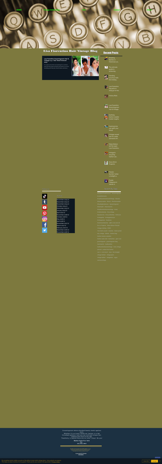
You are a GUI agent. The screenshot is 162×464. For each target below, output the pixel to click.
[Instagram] (44, 218)
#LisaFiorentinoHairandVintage (105, 198)
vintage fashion (101, 255)
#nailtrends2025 (101, 212)
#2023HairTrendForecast (104, 193)
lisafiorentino (108, 244)
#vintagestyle (101, 220)
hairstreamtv (100, 244)
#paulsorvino (100, 214)
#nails (116, 209)
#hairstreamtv (108, 206)
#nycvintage (110, 212)
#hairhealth (100, 206)
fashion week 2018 (102, 238)
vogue (115, 257)
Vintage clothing (101, 228)
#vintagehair (100, 217)
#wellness (109, 220)
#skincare (118, 214)
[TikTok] (44, 196)
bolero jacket (118, 230)
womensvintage (101, 260)
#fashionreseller (116, 201)
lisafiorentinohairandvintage (104, 246)
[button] (84, 9)
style (110, 252)
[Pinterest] (44, 213)
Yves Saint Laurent (102, 230)
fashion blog (113, 233)
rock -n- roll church (102, 252)
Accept (155, 461)
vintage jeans (110, 255)
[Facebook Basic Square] (44, 224)
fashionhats (111, 238)
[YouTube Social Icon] (44, 207)
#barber (117, 198)
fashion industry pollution (104, 236)
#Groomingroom (116, 193)
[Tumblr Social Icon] (44, 201)
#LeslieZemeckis (102, 196)
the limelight (116, 252)
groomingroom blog (112, 241)
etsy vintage (100, 233)
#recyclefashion (109, 214)
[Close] (160, 461)
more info (146, 461)
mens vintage (117, 246)
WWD (109, 228)
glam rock (118, 238)
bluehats (111, 230)
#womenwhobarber (102, 222)
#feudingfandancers (103, 204)
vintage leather (101, 257)
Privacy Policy (56, 462)
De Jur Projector (101, 225)
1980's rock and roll (114, 222)
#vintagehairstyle (110, 217)
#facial (109, 201)
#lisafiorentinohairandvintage (105, 209)
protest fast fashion (108, 249)
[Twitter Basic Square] (44, 230)
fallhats (107, 233)
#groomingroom (114, 204)
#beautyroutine (101, 201)
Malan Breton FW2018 (113, 225)
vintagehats (110, 257)
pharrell (99, 249)
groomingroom (101, 241)
